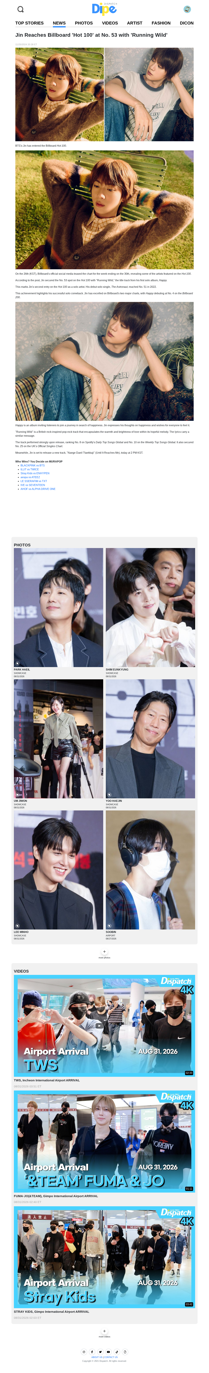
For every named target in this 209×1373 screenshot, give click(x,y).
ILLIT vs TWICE (30, 469)
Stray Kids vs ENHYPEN (35, 473)
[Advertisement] (104, 515)
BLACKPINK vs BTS (33, 465)
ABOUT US (96, 1357)
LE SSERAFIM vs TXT (34, 481)
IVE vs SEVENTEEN (33, 485)
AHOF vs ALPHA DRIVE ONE (38, 489)
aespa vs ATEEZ (30, 477)
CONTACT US (111, 1357)
